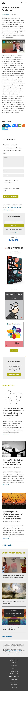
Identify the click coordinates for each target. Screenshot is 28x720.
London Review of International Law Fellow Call (13, 602)
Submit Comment (10, 197)
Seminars (14, 685)
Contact (14, 668)
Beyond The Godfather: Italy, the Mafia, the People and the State (13, 462)
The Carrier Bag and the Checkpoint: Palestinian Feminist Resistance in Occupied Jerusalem (13, 412)
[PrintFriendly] (3, 128)
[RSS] (23, 125)
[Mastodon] (16, 125)
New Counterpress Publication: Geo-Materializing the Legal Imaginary (13, 576)
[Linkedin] (6, 125)
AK (5, 418)
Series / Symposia (14, 676)
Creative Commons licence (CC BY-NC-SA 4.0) (13, 650)
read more (6, 435)
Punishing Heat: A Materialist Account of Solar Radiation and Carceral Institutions (12, 515)
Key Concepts (14, 674)
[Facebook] (9, 125)
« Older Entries (7, 545)
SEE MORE (14, 350)
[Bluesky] (13, 125)
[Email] (19, 125)
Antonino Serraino (8, 467)
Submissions (14, 671)
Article (14, 418)
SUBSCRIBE (14, 225)
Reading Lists (14, 682)
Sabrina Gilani (7, 521)
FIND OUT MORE (14, 375)
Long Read (14, 688)
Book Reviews (14, 679)
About (14, 663)
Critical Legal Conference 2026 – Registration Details (12, 629)
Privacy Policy (14, 660)
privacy (16, 232)
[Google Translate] (6, 128)
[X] (3, 125)
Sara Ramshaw (6, 14)
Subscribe (14, 666)
